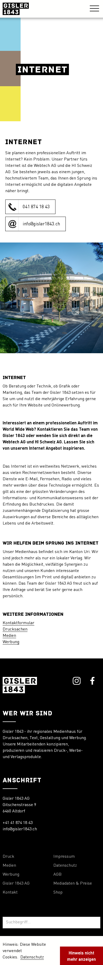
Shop (58, 892)
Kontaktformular (18, 623)
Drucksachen (15, 629)
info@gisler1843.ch (20, 829)
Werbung (11, 642)
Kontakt (10, 892)
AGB (57, 874)
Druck (8, 857)
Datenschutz (65, 866)
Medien (9, 636)
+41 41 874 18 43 (17, 823)
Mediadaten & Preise (72, 883)
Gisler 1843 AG (16, 883)
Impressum (64, 857)
